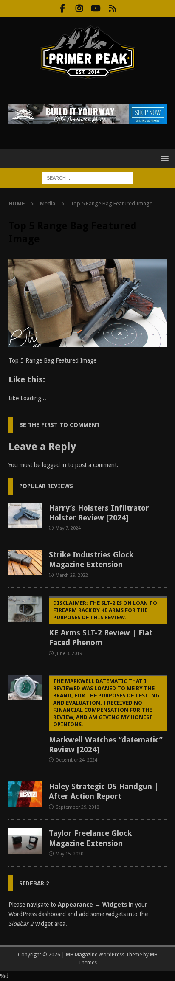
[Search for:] (87, 177)
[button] (163, 158)
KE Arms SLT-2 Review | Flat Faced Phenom (103, 623)
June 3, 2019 (69, 653)
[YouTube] (95, 8)
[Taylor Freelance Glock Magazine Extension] (25, 841)
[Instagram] (79, 8)
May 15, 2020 (69, 854)
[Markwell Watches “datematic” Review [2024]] (25, 687)
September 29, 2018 (77, 807)
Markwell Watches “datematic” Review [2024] (106, 716)
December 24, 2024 (76, 760)
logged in (54, 464)
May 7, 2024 (68, 528)
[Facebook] (62, 8)
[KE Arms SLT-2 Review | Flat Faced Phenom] (25, 609)
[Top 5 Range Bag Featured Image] (87, 342)
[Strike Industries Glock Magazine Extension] (25, 562)
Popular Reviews (46, 486)
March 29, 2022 (72, 575)
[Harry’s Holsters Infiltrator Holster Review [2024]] (25, 515)
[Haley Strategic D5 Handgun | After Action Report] (25, 794)
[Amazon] (112, 8)
